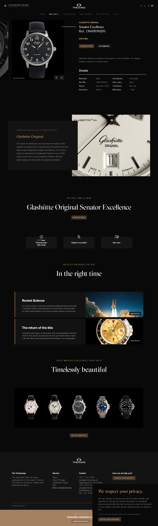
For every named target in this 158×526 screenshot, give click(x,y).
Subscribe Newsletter (80, 521)
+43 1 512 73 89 (86, 477)
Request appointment (124, 478)
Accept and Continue (109, 519)
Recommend (104, 46)
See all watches (79, 435)
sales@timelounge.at (88, 480)
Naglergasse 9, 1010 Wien (90, 482)
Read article (135, 313)
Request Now (86, 46)
